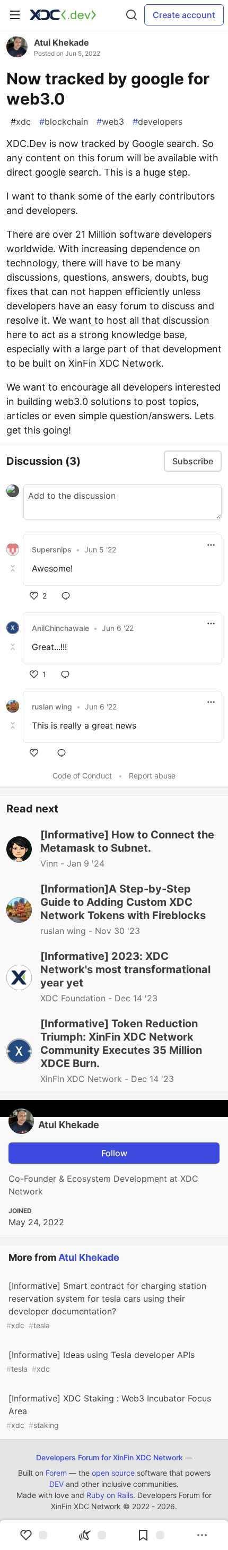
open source (113, 1472)
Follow (114, 1153)
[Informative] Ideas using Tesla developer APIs (100, 1361)
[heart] (36, 752)
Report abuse (152, 775)
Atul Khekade (61, 42)
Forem (56, 1472)
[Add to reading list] (151, 1535)
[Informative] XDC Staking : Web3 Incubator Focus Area (108, 1411)
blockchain (63, 121)
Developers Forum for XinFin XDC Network (109, 1457)
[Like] (33, 1535)
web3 (110, 121)
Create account (184, 15)
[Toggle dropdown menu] (211, 544)
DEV (56, 1483)
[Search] (131, 14)
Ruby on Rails (109, 1495)
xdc (21, 121)
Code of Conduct (82, 775)
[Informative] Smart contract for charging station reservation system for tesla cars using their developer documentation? (106, 1305)
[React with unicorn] (92, 1535)
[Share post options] (202, 1535)
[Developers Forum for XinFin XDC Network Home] (63, 14)
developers (157, 121)
